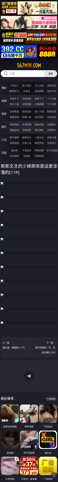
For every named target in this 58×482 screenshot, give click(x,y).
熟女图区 (39, 129)
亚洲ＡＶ (14, 98)
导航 (4, 153)
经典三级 (26, 117)
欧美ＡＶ (39, 98)
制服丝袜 (14, 117)
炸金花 (26, 91)
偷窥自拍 (14, 124)
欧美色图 (39, 124)
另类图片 (51, 129)
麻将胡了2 (14, 91)
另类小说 (26, 142)
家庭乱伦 (26, 137)
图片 (4, 127)
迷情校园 (14, 142)
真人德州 (26, 85)
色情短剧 (39, 155)
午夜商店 (26, 150)
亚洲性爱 (14, 111)
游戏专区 (51, 85)
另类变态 (51, 117)
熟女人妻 (14, 104)
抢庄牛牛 (51, 91)
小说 (4, 140)
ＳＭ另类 (51, 104)
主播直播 (39, 104)
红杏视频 (14, 155)
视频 (4, 101)
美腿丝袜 (14, 129)
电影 (4, 114)
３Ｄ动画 (51, 98)
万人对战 (39, 85)
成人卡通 (39, 111)
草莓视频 (39, 150)
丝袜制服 (26, 104)
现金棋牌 (39, 91)
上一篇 (13, 345)
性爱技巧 (51, 142)
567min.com (29, 65)
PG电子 (14, 85)
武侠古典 (51, 137)
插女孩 (14, 150)
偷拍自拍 (26, 111)
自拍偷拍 (26, 98)
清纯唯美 (26, 129)
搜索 (50, 73)
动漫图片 (51, 124)
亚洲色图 (26, 124)
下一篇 (45, 347)
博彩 (4, 88)
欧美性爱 (51, 111)
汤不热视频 (51, 150)
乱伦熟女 (39, 117)
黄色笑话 (39, 142)
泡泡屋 (26, 155)
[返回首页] (54, 475)
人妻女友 (39, 137)
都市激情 (14, 137)
